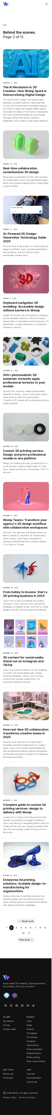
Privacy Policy (10, 1097)
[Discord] (22, 1005)
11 (29, 933)
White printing (33, 1057)
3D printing (32, 1037)
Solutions (31, 1041)
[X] (11, 1005)
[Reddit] (33, 1005)
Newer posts (28, 921)
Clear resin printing (36, 1061)
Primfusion (8, 1078)
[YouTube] (27, 1005)
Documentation (34, 1078)
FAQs (29, 1021)
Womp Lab (8, 1074)
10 (23, 933)
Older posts (24, 939)
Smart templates (34, 1049)
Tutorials (31, 1074)
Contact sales (9, 1029)
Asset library (33, 1045)
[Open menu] (46, 4)
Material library (34, 1053)
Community (32, 1082)
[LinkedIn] (16, 1005)
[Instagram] (5, 1005)
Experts (30, 1029)
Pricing (6, 1025)
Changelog (32, 1033)
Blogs (29, 1025)
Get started (8, 1021)
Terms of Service (27, 1097)
